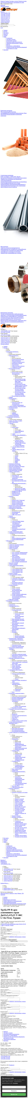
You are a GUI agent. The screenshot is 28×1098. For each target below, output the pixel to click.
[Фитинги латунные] (22, 817)
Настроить (14, 1090)
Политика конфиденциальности (14, 42)
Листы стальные (18, 249)
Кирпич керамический (17, 503)
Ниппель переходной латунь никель (20, 825)
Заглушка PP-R (15, 786)
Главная (5, 30)
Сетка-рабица (15, 495)
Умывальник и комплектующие (16, 683)
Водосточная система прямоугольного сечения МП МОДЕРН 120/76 (21, 385)
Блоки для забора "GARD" (7, 176)
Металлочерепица (5, 111)
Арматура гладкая (9, 249)
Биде (13, 692)
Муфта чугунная (19, 800)
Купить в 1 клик (14, 941)
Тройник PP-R (15, 750)
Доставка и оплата (13, 1)
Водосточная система (14, 368)
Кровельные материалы (6, 110)
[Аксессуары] (18, 427)
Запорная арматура (11, 314)
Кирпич (8, 183)
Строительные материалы (7, 175)
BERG (16, 461)
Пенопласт (14, 527)
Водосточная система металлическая (17, 373)
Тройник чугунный (19, 801)
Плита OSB (15, 513)
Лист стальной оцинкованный (19, 561)
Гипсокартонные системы (16, 181)
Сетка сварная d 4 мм (17, 569)
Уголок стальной (9, 250)
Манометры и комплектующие (19, 655)
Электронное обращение (9, 1039)
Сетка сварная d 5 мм (17, 572)
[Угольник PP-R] (20, 761)
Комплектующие (16, 493)
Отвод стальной (19, 802)
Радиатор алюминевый (17, 698)
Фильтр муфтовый (19, 636)
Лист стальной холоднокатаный (16, 557)
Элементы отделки (16, 367)
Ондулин (16, 114)
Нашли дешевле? (12, 939)
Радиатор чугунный (17, 707)
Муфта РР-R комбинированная (19, 743)
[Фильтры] (17, 632)
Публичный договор (11, 40)
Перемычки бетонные (12, 177)
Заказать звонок (4, 23)
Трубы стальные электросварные (16, 592)
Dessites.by (11, 1065)
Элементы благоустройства (10, 187)
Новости (3, 1)
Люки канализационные (13, 184)
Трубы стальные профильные (19, 594)
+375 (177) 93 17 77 (5, 338)
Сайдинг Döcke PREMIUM (19, 435)
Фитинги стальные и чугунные (19, 792)
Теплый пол (3, 314)
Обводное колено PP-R (17, 787)
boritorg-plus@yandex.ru (9, 889)
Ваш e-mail (3, 994)
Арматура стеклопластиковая (8, 247)
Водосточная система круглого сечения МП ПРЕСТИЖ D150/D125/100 (20, 381)
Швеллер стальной (16, 253)
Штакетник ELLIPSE (20, 488)
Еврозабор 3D (15, 475)
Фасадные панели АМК (15, 465)
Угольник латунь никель (21, 836)
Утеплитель (12, 185)
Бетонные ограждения (17, 479)
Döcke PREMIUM (19, 431)
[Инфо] (7, 842)
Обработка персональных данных (14, 43)
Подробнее (15, 1083)
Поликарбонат (11, 113)
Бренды (8, 44)
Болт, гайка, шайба (16, 664)
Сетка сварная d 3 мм (17, 570)
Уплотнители (15, 364)
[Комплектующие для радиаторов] (18, 701)
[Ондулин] (14, 409)
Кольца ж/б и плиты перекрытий (17, 505)
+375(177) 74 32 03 (5, 341)
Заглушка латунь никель (21, 827)
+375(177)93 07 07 (5, 342)
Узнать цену (9, 929)
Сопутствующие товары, (18, 521)
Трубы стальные (8, 253)
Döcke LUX (18, 432)
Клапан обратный (16, 609)
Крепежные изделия (17, 363)
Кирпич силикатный (17, 501)
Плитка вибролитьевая (17, 539)
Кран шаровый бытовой (18, 619)
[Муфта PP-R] (18, 739)
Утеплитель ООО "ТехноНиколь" (16, 523)
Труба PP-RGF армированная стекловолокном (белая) (21, 782)
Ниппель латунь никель (21, 823)
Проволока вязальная (17, 583)
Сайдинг (5, 177)
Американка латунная (20, 830)
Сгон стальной (18, 804)
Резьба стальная (19, 805)
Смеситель (17, 690)
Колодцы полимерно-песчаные (10, 179)
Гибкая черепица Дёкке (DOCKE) (17, 406)
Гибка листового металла (18, 366)
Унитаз (16, 679)
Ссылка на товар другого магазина (10, 995)
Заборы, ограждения (14, 471)
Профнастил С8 (16, 492)
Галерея (7, 1)
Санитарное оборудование (10, 317)
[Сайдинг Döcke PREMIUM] (26, 435)
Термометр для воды (17, 656)
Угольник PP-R (16, 761)
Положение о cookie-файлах (13, 46)
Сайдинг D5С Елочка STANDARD (20, 443)
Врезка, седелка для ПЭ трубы (19, 720)
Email (2, 935)
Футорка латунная (19, 829)
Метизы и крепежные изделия (16, 658)
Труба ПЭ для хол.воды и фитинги (17, 709)
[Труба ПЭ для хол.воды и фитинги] (26, 709)
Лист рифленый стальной (18, 560)
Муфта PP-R (15, 739)
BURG (16, 458)
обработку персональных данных (17, 936)
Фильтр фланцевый (19, 637)
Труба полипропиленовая (18, 771)
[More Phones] (11, 864)
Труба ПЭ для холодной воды (19, 715)
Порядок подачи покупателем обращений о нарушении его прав (13, 2)
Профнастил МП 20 (17, 491)
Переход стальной (19, 799)
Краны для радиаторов (20, 706)
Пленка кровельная (14, 415)
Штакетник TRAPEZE (20, 490)
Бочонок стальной (19, 808)
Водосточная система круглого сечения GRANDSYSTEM (20, 389)
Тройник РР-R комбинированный (19, 759)
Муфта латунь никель (20, 831)
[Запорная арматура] (19, 606)
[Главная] (9, 327)
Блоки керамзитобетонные (6, 181)
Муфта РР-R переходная (21, 748)
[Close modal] (9, 1004)
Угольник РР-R (18, 767)
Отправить (3, 938)
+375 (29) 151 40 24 (5, 334)
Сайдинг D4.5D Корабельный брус (19, 441)
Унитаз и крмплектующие (18, 673)
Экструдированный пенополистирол (17, 525)
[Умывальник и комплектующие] (20, 684)
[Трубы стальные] (17, 585)
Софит (13, 433)
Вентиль (14, 630)
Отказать (14, 1087)
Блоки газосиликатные (14, 467)
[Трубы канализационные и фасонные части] (18, 723)
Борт (13, 536)
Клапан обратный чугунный (19, 614)
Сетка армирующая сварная (16, 565)
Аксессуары (15, 427)
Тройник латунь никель (21, 835)
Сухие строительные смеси (16, 531)
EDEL (16, 462)
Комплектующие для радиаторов (17, 700)
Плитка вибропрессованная (19, 538)
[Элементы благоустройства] (23, 533)
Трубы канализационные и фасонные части (15, 320)
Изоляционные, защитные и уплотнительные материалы (12, 314)
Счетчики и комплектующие (19, 654)
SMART (14, 413)
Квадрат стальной (13, 563)
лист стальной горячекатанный (19, 552)
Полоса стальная (8, 251)
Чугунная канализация (17, 729)
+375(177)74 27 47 (5, 340)
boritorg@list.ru (7, 888)
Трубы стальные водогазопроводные (17, 589)
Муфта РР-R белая (19, 749)
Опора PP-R (15, 770)
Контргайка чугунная (20, 806)
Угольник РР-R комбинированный (19, 765)
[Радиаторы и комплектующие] (24, 693)
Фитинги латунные (17, 817)
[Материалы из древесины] (22, 508)
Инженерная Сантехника (7, 312)
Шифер (6, 113)
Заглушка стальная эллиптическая (19, 811)
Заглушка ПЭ (15, 716)
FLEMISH (17, 460)
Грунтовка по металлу (17, 582)
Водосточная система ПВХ (18, 396)
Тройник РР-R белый (20, 757)
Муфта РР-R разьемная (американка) (20, 746)
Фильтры (14, 632)
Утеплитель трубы (16, 645)
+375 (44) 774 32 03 (5, 332)
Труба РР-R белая (19, 784)
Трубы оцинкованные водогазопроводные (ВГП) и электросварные (19, 597)
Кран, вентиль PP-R (17, 769)
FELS (16, 457)
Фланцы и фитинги (14, 788)
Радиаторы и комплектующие (16, 693)
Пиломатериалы (16, 512)
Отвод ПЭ (14, 718)
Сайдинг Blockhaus (19, 445)
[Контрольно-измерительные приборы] (14, 649)
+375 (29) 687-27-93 (5, 331)
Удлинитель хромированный (19, 821)
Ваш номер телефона (6, 933)
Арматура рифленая (14, 546)
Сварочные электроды (17, 578)
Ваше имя (3, 932)
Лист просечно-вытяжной (18, 559)
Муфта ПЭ (14, 714)
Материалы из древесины (15, 508)
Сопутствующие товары (15, 574)
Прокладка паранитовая (18, 646)
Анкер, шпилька (16, 666)
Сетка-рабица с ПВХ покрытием (17, 477)
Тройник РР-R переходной (18, 755)
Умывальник (18, 689)
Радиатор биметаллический (19, 697)
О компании (9, 38)
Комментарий (4, 1000)
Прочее (7, 185)
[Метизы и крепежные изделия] (24, 658)
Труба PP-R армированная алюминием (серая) (19, 778)
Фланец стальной (16, 815)
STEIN (16, 456)
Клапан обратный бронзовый (19, 617)
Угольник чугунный (20, 809)
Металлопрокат (4, 246)
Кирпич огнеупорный (17, 504)
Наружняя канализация (17, 728)
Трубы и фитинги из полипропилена (10, 321)
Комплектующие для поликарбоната (17, 403)
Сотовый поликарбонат (18, 405)
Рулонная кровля (9, 114)
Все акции (6, 32)
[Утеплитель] (15, 517)
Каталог (5, 31)
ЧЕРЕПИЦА (15, 414)
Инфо (4, 36)
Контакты (5, 49)
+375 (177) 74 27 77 (5, 337)
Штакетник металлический (18, 483)
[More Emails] (8, 883)
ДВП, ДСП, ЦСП (16, 514)
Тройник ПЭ (15, 719)
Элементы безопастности (18, 362)
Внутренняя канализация (18, 731)
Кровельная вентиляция (18, 359)
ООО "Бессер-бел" (13, 422)
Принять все (14, 1094)
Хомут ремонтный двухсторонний (16, 668)
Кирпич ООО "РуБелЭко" (18, 500)
